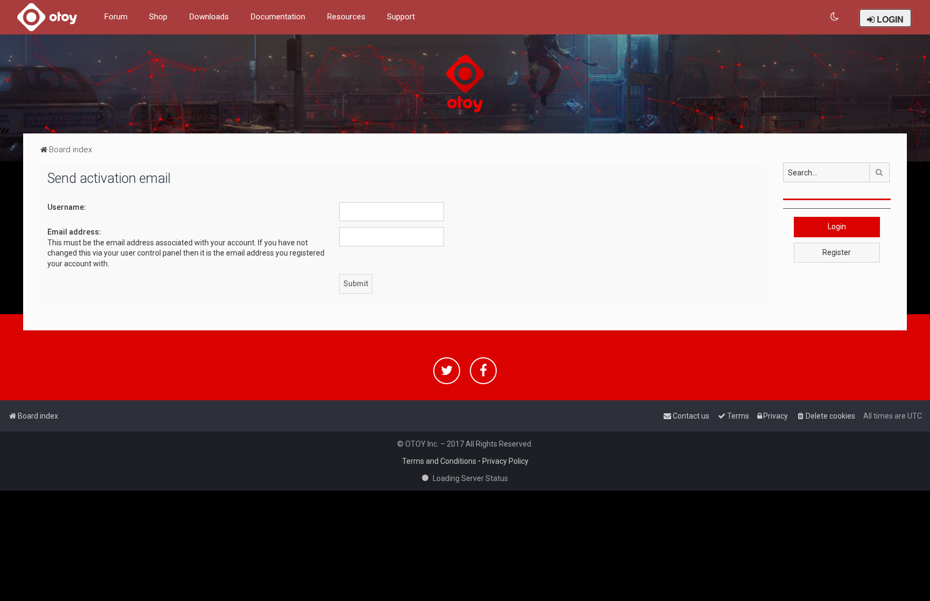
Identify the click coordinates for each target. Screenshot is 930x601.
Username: (66, 207)
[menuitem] (835, 17)
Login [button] (837, 226)
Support (401, 17)
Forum (116, 17)
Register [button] (836, 252)
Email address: (74, 232)
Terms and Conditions (439, 461)
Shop (158, 17)
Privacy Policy (505, 461)
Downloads (209, 17)
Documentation (277, 17)
